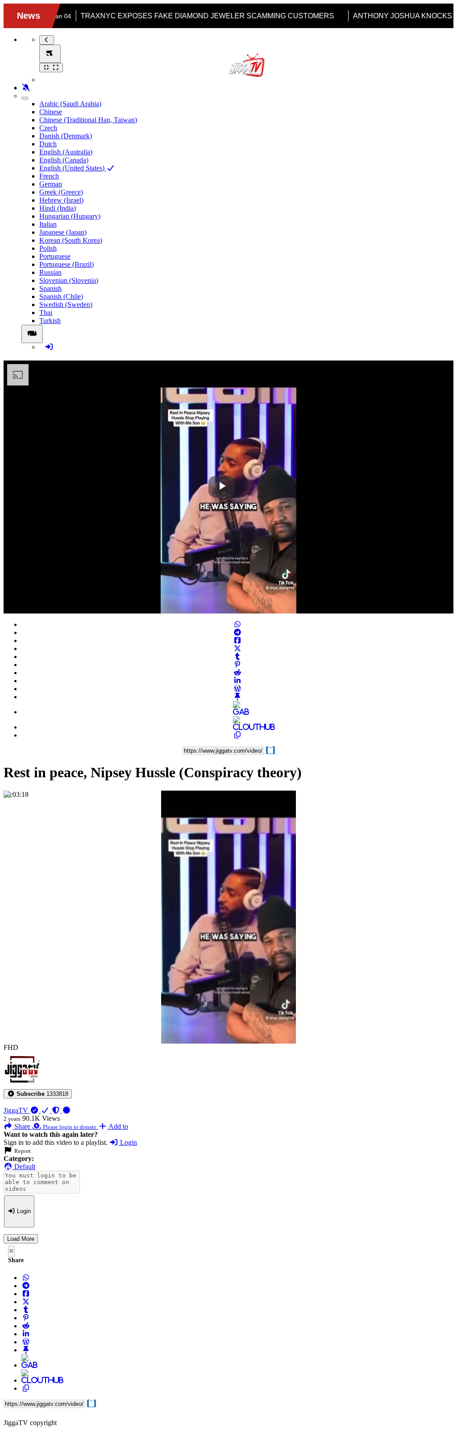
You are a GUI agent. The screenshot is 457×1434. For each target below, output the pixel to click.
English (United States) (72, 168)
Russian (50, 272)
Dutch (48, 144)
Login (127, 1142)
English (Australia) (65, 152)
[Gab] (237, 712)
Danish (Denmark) (65, 136)
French (49, 176)
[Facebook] (237, 640)
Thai (45, 312)
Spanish (50, 288)
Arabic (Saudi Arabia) (70, 104)
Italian (48, 224)
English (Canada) (63, 160)
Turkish (50, 320)
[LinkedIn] (237, 680)
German (50, 184)
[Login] (49, 346)
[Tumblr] (237, 656)
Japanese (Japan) (63, 232)
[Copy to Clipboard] (237, 735)
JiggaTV (17, 1110)
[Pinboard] (237, 696)
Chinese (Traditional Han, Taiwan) (88, 120)
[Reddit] (237, 672)
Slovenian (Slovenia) (68, 280)
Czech (48, 128)
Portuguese (55, 256)
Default (23, 1166)
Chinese (50, 112)
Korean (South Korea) (70, 240)
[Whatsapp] (237, 624)
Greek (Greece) (61, 192)
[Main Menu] (50, 54)
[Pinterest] (237, 664)
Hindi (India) (57, 208)
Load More (20, 1238)
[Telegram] (237, 632)
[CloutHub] (237, 727)
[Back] (46, 40)
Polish (48, 248)
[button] (38, 1093)
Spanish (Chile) (61, 296)
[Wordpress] (237, 688)
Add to (117, 1126)
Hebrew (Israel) (61, 200)
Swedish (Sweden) (65, 304)
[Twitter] (237, 648)
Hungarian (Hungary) (69, 216)
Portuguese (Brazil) (66, 264)
